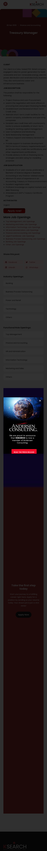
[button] (40, 401)
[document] (23, 425)
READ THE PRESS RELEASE (24, 452)
